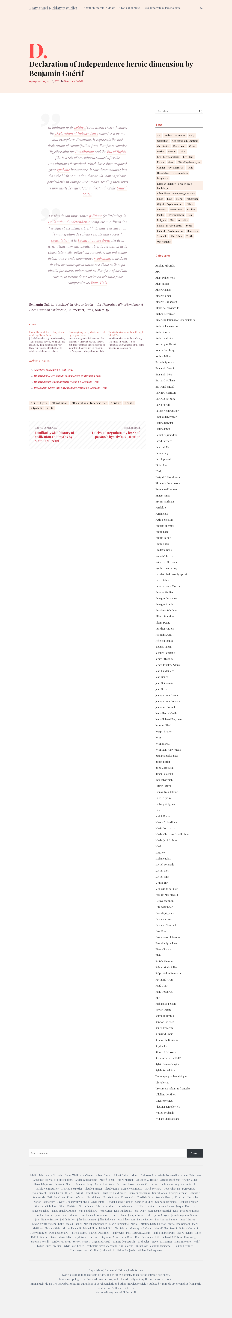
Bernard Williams (165, 380)
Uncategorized (164, 1100)
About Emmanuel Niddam (99, 7)
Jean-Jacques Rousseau (168, 701)
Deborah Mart (163, 447)
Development (163, 459)
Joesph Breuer (163, 731)
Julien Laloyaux (164, 773)
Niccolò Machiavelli (166, 894)
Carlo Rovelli (162, 404)
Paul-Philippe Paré (166, 943)
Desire (160, 151)
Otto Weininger (164, 907)
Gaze (171, 162)
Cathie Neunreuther (167, 410)
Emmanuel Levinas (166, 489)
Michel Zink (162, 876)
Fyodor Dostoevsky (166, 568)
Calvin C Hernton (165, 392)
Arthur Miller (163, 356)
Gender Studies (164, 592)
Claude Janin (162, 428)
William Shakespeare (167, 1118)
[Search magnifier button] (200, 111)
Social (189, 225)
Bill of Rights (116, 151)
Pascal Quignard (165, 913)
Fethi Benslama (164, 519)
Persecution (176, 209)
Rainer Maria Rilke (166, 967)
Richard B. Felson (165, 1003)
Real (190, 214)
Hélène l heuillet (164, 640)
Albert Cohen (163, 295)
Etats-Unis (99, 282)
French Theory (164, 556)
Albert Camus (163, 289)
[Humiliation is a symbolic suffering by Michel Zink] (128, 339)
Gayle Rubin (162, 580)
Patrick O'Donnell (165, 925)
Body (192, 135)
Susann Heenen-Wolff (168, 1058)
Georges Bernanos (166, 598)
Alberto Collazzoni (166, 301)
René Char (161, 985)
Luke (158, 810)
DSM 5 (159, 471)
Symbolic (38, 408)
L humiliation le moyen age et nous (176, 193)
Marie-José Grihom (166, 840)
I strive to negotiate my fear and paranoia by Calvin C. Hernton (116, 435)
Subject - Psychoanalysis (170, 230)
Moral (179, 198)
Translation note (129, 7)
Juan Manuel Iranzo (166, 755)
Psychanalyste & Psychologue (162, 7)
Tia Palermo (162, 1082)
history (117, 403)
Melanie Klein (163, 858)
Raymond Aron (164, 979)
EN (57, 81)
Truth (189, 236)
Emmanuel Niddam (116, 1270)
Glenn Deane (162, 622)
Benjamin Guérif (73, 81)
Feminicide (161, 513)
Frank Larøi (162, 531)
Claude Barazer (164, 422)
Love (169, 198)
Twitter (115, 1288)
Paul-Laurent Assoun (167, 937)
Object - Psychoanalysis (169, 204)
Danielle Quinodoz (166, 435)
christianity (163, 146)
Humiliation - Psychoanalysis (172, 172)
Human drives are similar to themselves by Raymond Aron (67, 375)
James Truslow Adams (167, 665)
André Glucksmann (166, 326)
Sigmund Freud (164, 1034)
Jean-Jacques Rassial (166, 695)
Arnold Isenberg (165, 350)
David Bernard (163, 441)
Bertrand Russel (164, 386)
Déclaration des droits (94, 240)
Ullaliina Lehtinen (165, 1094)
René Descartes (164, 991)
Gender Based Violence (168, 586)
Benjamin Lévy (163, 374)
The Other (176, 236)
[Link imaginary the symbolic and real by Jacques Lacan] (88, 340)
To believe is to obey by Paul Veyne (53, 370)
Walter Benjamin (164, 1112)
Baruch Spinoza (164, 362)
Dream (171, 151)
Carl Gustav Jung (165, 398)
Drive (182, 151)
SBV (172, 220)
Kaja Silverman (164, 779)
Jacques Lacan (163, 646)
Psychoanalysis (176, 214)
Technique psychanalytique (171, 1076)
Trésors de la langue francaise (172, 1088)
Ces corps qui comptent (185, 140)
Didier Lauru (162, 465)
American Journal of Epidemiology (175, 320)
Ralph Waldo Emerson (168, 973)
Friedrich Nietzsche (166, 562)
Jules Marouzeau (164, 767)
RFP (157, 997)
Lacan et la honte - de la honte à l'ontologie (174, 186)
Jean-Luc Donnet (165, 707)
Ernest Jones (162, 495)
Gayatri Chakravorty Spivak (171, 574)
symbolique (102, 258)
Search (195, 1153)
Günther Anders (164, 628)
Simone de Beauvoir (166, 1040)
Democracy (161, 453)
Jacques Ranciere (165, 652)
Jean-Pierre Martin (166, 713)
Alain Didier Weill (165, 277)
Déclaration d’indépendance (69, 222)
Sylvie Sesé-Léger (165, 1070)
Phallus (191, 209)
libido (160, 198)
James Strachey (164, 658)
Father (160, 162)
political (80, 127)
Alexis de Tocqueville (167, 308)
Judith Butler (162, 761)
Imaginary (162, 178)
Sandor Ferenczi (165, 1022)
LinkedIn (128, 1288)
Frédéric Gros (163, 550)
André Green (162, 332)
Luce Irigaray (163, 798)
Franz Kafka (162, 544)
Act (159, 135)
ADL (157, 271)
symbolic (63, 169)
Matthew (160, 852)
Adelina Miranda (165, 265)
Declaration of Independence (76, 133)
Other (190, 204)
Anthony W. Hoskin (166, 344)
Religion (161, 220)
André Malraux (164, 338)
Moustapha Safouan (166, 888)
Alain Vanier (162, 283)
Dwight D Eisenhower (167, 477)
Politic (130, 403)
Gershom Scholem (166, 610)
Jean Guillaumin (164, 683)
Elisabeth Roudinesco (167, 483)
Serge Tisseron (164, 1028)
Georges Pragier (165, 604)
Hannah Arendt (164, 634)
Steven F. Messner (165, 1052)
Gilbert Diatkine (164, 616)
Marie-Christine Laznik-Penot (172, 834)
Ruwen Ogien (163, 1009)
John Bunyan (162, 743)
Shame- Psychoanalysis (169, 225)
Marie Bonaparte (165, 828)
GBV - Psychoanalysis (189, 162)
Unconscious (164, 241)
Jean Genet (161, 677)
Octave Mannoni (164, 901)
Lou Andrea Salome (166, 792)
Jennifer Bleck (163, 725)
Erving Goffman (164, 501)
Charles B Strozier (166, 416)
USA (51, 408)
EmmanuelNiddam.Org (43, 1283)
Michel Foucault (164, 864)
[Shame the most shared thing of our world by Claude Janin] (49, 340)
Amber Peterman (165, 314)
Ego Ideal (188, 156)
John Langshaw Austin (168, 749)
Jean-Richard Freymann (169, 719)
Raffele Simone (164, 961)
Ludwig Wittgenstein (167, 804)
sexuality (183, 220)
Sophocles (161, 1046)
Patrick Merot (163, 919)
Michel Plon (162, 870)
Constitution (84, 151)
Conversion (179, 146)
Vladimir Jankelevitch (167, 1106)
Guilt (190, 167)
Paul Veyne (161, 931)
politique (95, 216)
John (158, 737)
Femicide (160, 507)
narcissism (192, 198)
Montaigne (161, 882)
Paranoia (161, 209)
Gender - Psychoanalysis (170, 167)
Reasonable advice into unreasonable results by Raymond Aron (70, 387)
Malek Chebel (163, 816)
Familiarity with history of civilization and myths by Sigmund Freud (54, 437)
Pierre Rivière (163, 949)
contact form (164, 1279)
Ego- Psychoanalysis (168, 156)
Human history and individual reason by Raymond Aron (66, 381)
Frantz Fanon (163, 537)
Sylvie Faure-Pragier (167, 1064)
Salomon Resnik (164, 1015)
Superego (192, 230)
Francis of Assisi (164, 525)
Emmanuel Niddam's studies (53, 7)
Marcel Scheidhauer (167, 822)
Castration (162, 140)
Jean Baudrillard (164, 671)
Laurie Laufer (163, 785)
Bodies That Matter (175, 135)
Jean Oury (161, 689)
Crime (192, 146)
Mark (158, 846)
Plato (158, 955)
